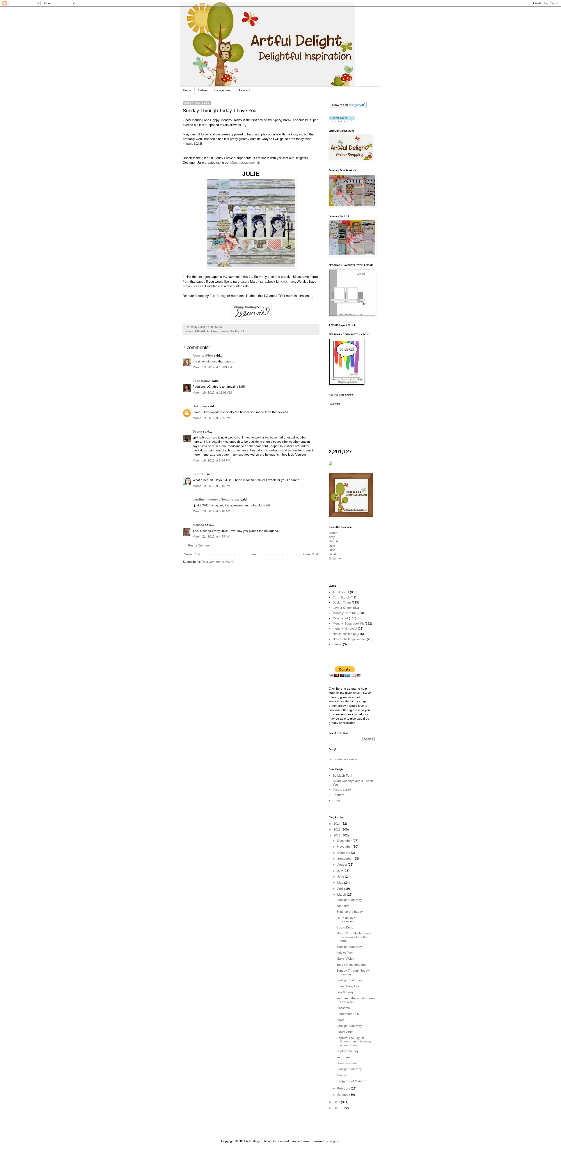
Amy (332, 537)
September (345, 858)
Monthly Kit (237, 331)
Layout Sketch (342, 607)
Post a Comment (199, 545)
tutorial (337, 644)
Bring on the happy (349, 911)
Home (187, 90)
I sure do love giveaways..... (347, 919)
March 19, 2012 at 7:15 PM (211, 486)
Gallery (203, 90)
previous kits (192, 286)
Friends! (338, 795)
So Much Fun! (342, 775)
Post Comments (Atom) (218, 561)
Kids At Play (344, 952)
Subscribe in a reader (344, 759)
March (342, 894)
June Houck (202, 381)
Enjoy (336, 800)
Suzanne (335, 558)
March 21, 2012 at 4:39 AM (211, 536)
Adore (340, 1020)
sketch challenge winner (349, 639)
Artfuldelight (201, 331)
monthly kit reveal (345, 628)
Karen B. (199, 474)
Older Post (310, 554)
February (344, 1088)
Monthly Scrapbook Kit (348, 623)
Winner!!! (342, 905)
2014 (337, 823)
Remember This (347, 1013)
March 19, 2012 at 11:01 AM (212, 392)
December (345, 840)
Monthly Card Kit (344, 613)
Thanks (341, 1075)
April (340, 888)
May (340, 882)
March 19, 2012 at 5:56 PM (211, 460)
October (343, 852)
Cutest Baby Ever (348, 986)
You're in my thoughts (351, 964)
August (342, 864)
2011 (337, 1102)
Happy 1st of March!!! (351, 1081)
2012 (337, 835)
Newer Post (192, 554)
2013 (337, 829)
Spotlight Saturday (349, 900)
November (345, 846)
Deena (197, 431)
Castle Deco (344, 927)
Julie (332, 545)
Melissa (198, 525)
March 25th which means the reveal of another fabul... (353, 937)
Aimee (333, 532)
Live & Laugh (345, 992)
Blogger (334, 1141)
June (332, 550)
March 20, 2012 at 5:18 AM (211, 511)
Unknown (200, 406)
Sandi (333, 554)
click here (288, 281)
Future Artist (344, 1031)
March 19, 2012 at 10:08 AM (212, 367)
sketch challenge (344, 633)
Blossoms (343, 1008)
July (340, 870)
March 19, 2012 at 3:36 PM (211, 418)
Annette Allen (203, 355)
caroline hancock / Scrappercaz (216, 499)
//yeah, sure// (342, 789)
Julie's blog (217, 296)
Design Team (223, 90)
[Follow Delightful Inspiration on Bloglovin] (348, 107)
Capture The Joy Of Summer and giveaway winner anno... (353, 1041)
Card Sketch (341, 597)
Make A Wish (345, 958)
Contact (244, 90)
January (343, 1094)
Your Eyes (343, 1057)
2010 (337, 1108)
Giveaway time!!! (347, 1063)
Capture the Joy (347, 1051)
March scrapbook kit (244, 162)
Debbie (334, 541)
